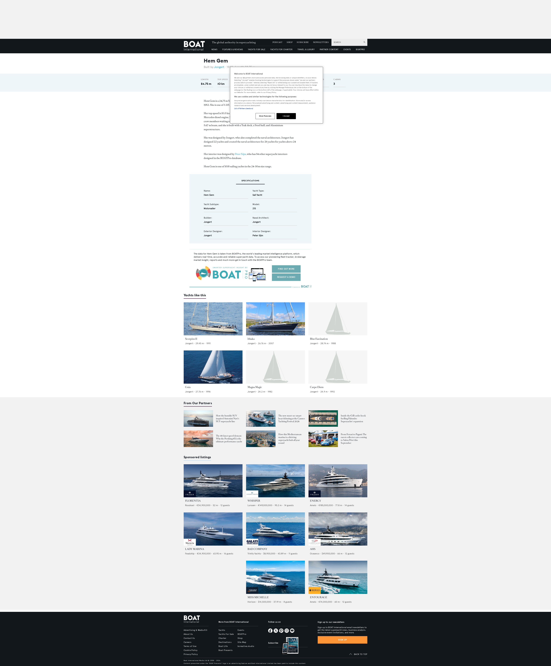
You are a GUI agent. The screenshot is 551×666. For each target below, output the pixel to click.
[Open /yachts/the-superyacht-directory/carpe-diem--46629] (338, 367)
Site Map (242, 642)
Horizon (252, 601)
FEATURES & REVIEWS (232, 49)
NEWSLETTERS (321, 42)
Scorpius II (191, 339)
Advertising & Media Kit (195, 630)
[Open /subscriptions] (287, 646)
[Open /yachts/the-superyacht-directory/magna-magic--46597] (275, 367)
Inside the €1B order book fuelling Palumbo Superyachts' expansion (353, 418)
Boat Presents (226, 650)
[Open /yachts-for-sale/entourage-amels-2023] (338, 577)
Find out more (286, 269)
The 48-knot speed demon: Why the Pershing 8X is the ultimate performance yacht (229, 438)
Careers (187, 642)
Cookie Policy (191, 650)
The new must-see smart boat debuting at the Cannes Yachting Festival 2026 (291, 418)
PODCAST (277, 42)
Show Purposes (265, 116)
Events (241, 630)
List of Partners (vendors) (243, 108)
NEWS (214, 49)
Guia (188, 387)
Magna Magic (255, 387)
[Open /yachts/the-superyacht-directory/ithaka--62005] (275, 319)
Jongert (219, 67)
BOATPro (242, 634)
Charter (222, 638)
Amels (313, 505)
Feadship (189, 553)
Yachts (222, 630)
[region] (276, 95)
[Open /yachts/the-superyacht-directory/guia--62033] (213, 367)
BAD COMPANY (257, 549)
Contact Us (189, 638)
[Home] (196, 46)
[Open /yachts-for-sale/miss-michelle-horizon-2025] (275, 577)
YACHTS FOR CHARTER (281, 49)
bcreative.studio (246, 646)
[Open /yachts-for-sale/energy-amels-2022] (338, 480)
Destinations (225, 642)
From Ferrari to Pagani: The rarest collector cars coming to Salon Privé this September (354, 438)
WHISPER (254, 500)
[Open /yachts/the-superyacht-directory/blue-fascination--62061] (338, 319)
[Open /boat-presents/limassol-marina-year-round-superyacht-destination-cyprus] (261, 438)
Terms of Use (190, 646)
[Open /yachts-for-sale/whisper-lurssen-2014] (275, 480)
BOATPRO (360, 49)
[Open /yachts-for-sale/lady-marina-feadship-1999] (213, 529)
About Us (188, 634)
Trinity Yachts (254, 553)
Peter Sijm (240, 154)
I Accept (286, 116)
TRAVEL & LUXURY (306, 49)
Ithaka (251, 339)
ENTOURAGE (318, 597)
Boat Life (223, 646)
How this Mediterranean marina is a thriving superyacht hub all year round (289, 438)
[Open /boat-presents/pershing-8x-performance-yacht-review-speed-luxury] (198, 438)
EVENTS (347, 49)
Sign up (342, 640)
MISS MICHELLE (258, 597)
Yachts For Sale (226, 634)
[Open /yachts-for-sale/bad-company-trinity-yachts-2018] (275, 529)
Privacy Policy (191, 654)
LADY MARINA (194, 549)
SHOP (289, 42)
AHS (312, 549)
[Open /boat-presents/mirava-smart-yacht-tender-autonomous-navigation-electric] (261, 418)
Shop (240, 638)
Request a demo (286, 277)
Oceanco (314, 553)
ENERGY (315, 500)
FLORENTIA (193, 500)
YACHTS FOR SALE (256, 49)
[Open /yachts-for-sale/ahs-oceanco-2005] (338, 529)
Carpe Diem (316, 387)
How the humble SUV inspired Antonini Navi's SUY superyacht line (227, 418)
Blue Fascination (319, 339)
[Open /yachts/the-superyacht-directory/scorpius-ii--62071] (213, 319)
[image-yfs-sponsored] (190, 496)
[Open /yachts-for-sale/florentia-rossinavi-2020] (213, 480)
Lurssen (251, 505)
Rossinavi (189, 505)
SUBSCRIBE (303, 42)
